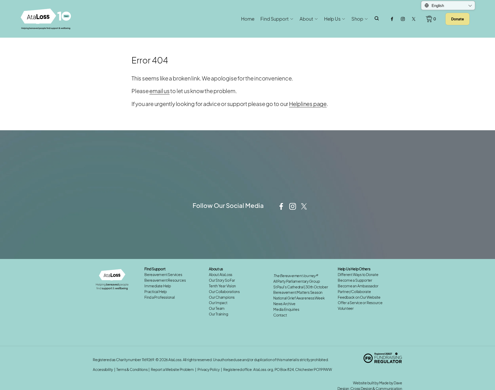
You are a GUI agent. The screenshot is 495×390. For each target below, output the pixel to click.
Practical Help (155, 291)
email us (159, 90)
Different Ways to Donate (358, 274)
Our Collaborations (224, 291)
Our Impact (218, 302)
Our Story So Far (222, 280)
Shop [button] (357, 19)
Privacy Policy (208, 369)
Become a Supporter (355, 280)
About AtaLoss (220, 274)
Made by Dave (390, 383)
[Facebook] (392, 19)
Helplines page (308, 103)
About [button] (306, 19)
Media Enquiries (286, 309)
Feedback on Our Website (359, 297)
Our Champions (222, 297)
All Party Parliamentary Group (296, 281)
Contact (280, 315)
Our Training (218, 314)
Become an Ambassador (358, 286)
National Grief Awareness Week (299, 298)
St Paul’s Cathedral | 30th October (300, 287)
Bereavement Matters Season (298, 292)
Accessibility (103, 369)
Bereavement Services (163, 274)
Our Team (217, 308)
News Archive (284, 304)
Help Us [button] (332, 19)
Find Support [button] (274, 19)
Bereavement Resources (165, 280)
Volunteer (346, 308)
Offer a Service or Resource (360, 302)
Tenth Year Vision (222, 286)
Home (247, 19)
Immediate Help (157, 286)
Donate (457, 19)
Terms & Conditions (132, 369)
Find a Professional (159, 297)
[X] (413, 19)
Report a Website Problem (172, 369)
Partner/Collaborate (354, 291)
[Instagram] (402, 19)
